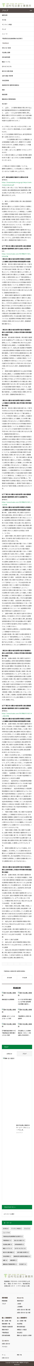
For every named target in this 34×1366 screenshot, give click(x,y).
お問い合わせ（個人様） (24, 1310)
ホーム (3, 1355)
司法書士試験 (6, 52)
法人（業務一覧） (22, 1321)
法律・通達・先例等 (7, 76)
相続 (3, 90)
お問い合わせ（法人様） (24, 1312)
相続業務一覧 (6, 1324)
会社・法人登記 (6, 48)
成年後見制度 (6, 57)
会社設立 (19, 1332)
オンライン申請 (7, 24)
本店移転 (19, 1324)
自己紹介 (4, 104)
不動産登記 (5, 43)
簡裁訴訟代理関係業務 (9, 99)
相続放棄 (4, 94)
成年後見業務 (6, 1335)
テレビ (4, 29)
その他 (4, 20)
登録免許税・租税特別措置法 (10, 85)
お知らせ (9, 1054)
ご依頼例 (19, 1307)
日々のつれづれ (7, 66)
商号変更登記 (21, 1327)
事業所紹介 (20, 1301)
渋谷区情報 (5, 80)
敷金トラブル (6, 62)
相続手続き (5, 1330)
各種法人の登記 (22, 1330)
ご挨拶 (19, 1304)
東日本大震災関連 (7, 71)
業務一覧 (19, 1355)
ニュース (4, 34)
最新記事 (4, 15)
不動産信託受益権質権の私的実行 (12, 38)
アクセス (4, 1347)
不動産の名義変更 (7, 1327)
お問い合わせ (6, 1344)
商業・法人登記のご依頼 (24, 1335)
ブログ (24, 1054)
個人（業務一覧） (7, 1321)
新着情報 (4, 1301)
